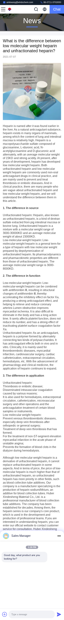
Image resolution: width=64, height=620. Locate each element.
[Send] (59, 614)
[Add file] (4, 614)
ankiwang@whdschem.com (19, 2)
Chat (57, 9)
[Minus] (59, 536)
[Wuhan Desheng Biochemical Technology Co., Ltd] (15, 9)
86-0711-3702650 (52, 2)
